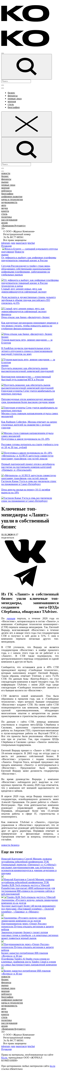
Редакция (6, 246)
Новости (19, 251)
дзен (13, 243)
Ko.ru (4, 1057)
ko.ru (52, 1066)
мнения (12, 101)
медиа (4, 208)
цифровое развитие (11, 196)
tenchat (31, 243)
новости (5, 173)
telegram (5, 243)
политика (6, 216)
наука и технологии (12, 199)
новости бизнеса (10, 845)
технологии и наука (12, 286)
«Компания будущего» (13, 225)
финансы (13, 95)
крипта (5, 211)
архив (4, 222)
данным (11, 618)
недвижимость (9, 202)
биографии (14, 107)
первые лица (15, 98)
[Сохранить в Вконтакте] (25, 562)
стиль (11, 104)
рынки (4, 182)
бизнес (11, 92)
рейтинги (6, 190)
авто (3, 205)
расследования (9, 219)
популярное (7, 251)
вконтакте (21, 243)
